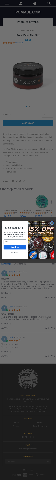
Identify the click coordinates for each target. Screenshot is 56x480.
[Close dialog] (52, 223)
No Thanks (15, 253)
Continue (15, 247)
